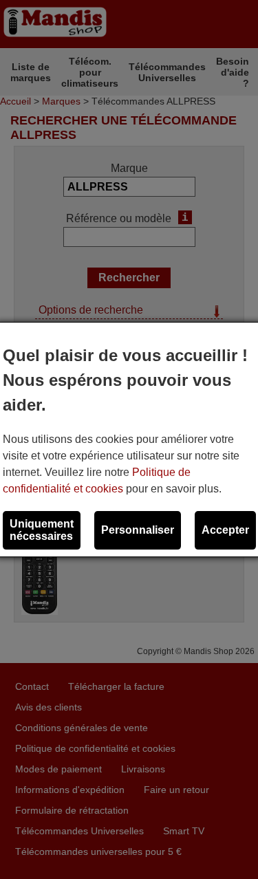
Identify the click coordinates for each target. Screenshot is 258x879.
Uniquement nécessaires (42, 530)
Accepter (225, 530)
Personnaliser (137, 530)
